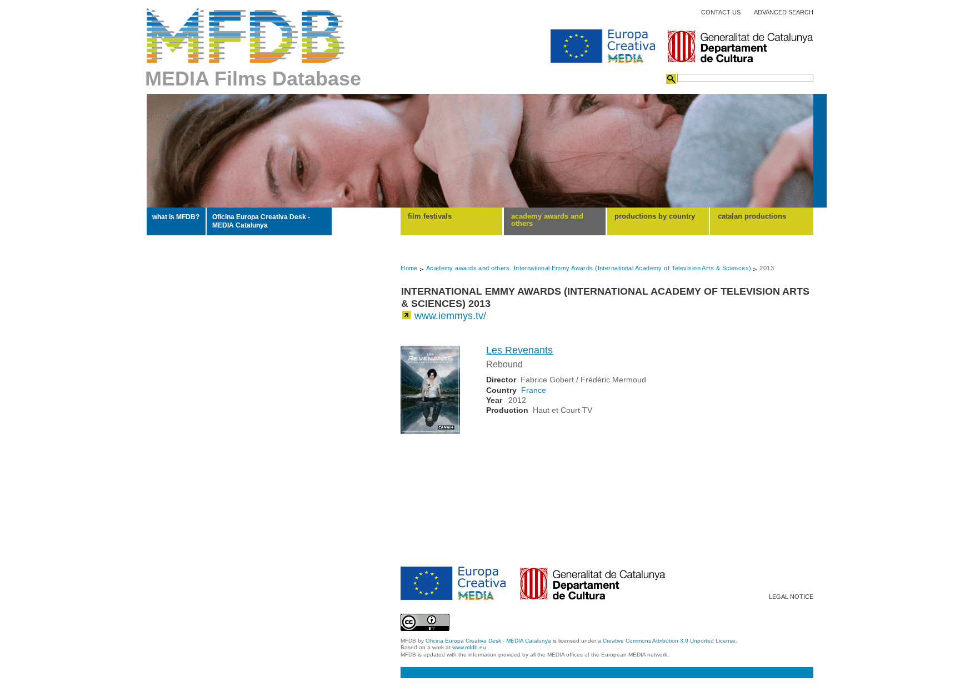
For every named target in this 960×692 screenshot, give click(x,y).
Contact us (721, 12)
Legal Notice (791, 597)
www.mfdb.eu (469, 647)
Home (409, 268)
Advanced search (783, 12)
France (533, 390)
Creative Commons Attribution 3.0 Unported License (669, 641)
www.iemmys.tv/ (450, 315)
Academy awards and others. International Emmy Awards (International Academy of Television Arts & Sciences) (589, 268)
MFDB (246, 35)
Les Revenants (519, 350)
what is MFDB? (175, 217)
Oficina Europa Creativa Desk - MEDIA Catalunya (261, 221)
